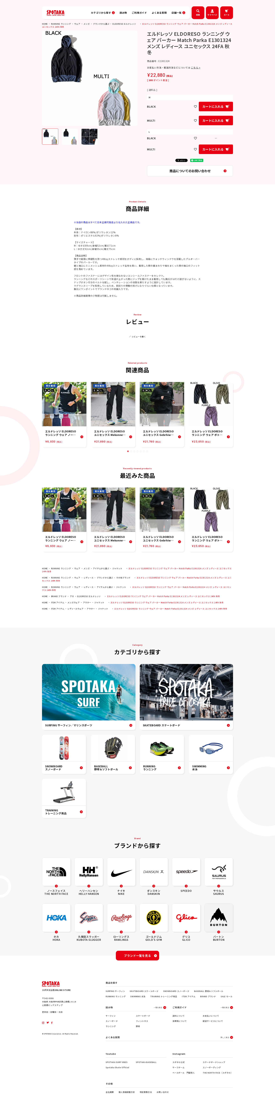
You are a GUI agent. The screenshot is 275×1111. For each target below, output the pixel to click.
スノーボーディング (212, 1067)
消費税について (180, 1021)
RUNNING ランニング (61, 23)
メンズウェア (73, 602)
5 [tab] (140, 451)
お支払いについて (211, 1015)
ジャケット (117, 568)
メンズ (87, 23)
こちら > (195, 67)
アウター (87, 602)
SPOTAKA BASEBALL (146, 1062)
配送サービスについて (213, 1021)
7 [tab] (147, 451)
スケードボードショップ (214, 1062)
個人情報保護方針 (127, 1092)
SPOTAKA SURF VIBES (116, 1062)
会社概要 (110, 1092)
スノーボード (112, 1021)
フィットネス (142, 1021)
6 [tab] (144, 451)
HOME (45, 23)
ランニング (111, 1026)
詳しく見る (225, 1037)
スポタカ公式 (179, 1062)
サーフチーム (179, 1067)
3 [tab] (134, 451)
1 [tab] (128, 451)
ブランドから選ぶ (101, 23)
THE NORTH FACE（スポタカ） (218, 1072)
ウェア (77, 23)
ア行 (72, 596)
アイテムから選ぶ (101, 568)
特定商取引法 (146, 1092)
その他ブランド (123, 577)
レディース (88, 577)
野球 (138, 1026)
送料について (179, 1015)
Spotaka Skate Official (117, 1067)
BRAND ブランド (59, 596)
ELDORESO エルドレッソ (124, 23)
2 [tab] (131, 451)
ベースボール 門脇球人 (184, 1072)
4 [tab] (137, 451)
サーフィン (111, 1015)
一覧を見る (158, 1007)
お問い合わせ (163, 1092)
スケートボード (143, 1015)
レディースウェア (75, 608)
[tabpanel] (64, 414)
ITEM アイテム (57, 602)
